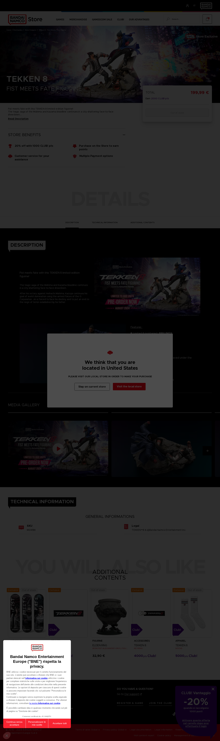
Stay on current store (92, 386)
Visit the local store (129, 386)
